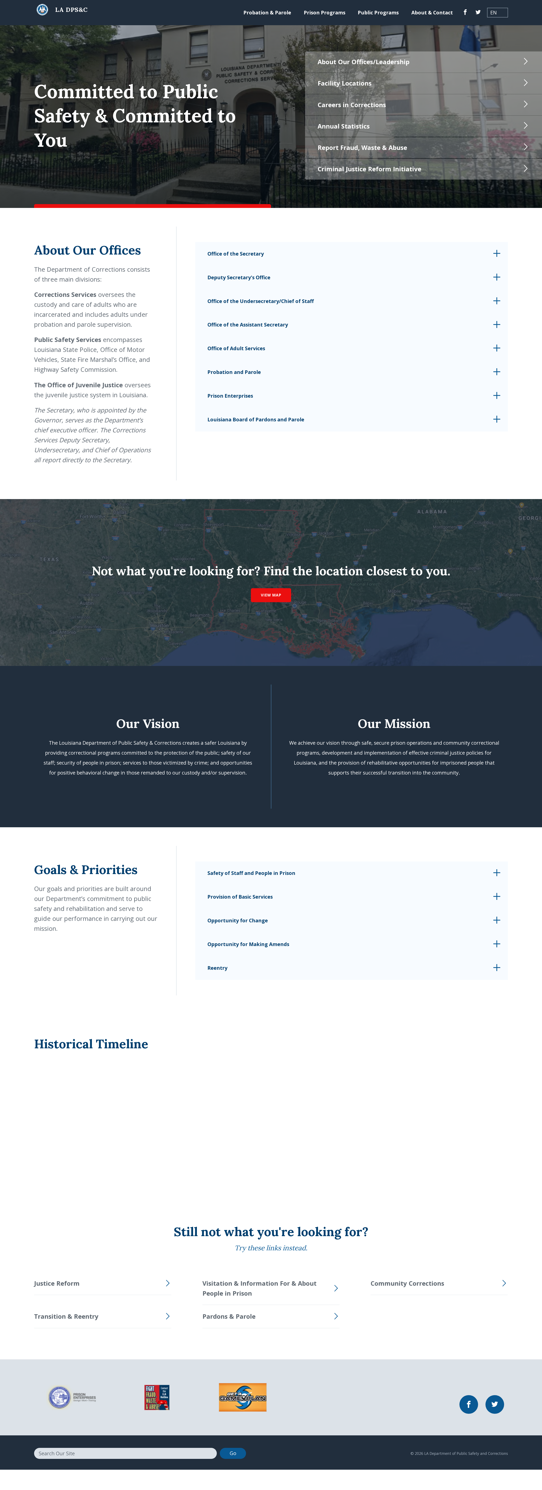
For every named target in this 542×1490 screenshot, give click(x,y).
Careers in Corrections (352, 105)
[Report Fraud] (157, 1396)
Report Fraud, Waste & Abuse (362, 147)
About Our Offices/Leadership (363, 62)
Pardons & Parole (229, 1316)
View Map (271, 595)
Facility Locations (345, 83)
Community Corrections (407, 1283)
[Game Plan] (242, 1396)
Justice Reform (57, 1283)
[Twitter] (478, 12)
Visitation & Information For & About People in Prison (259, 1288)
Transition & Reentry (66, 1316)
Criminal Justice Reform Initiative (369, 169)
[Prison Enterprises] (71, 1396)
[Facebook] (465, 12)
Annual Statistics (344, 126)
